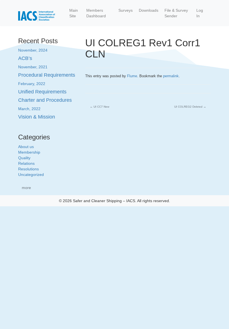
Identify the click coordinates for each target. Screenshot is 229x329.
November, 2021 (32, 67)
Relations (26, 163)
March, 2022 (29, 109)
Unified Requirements (42, 92)
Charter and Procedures (45, 100)
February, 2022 (31, 83)
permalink (171, 76)
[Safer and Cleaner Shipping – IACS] (36, 13)
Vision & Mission (36, 117)
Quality (24, 158)
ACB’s (25, 58)
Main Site (73, 13)
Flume (132, 76)
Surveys (125, 10)
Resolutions (28, 169)
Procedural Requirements (46, 75)
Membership (29, 152)
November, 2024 (32, 50)
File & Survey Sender (176, 13)
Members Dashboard (96, 13)
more (26, 187)
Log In (199, 13)
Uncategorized (31, 174)
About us (26, 146)
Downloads (148, 10)
